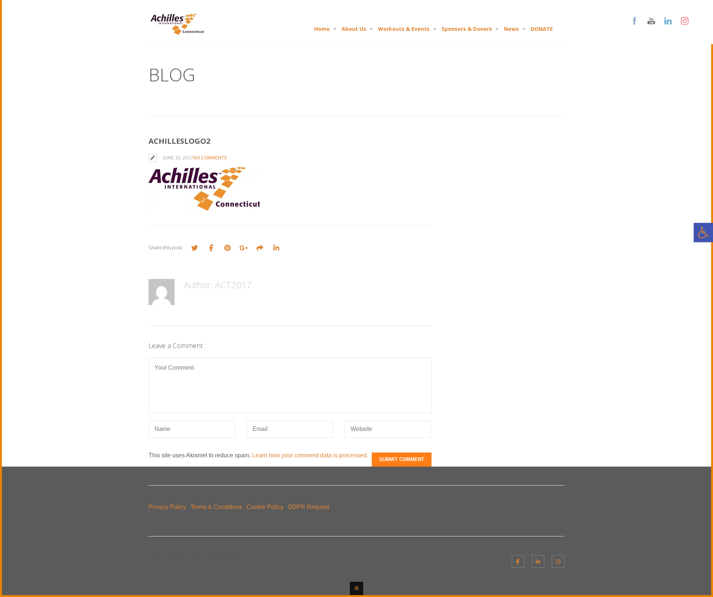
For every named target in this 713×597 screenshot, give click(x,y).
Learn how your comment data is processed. (310, 455)
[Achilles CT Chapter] (177, 30)
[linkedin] (538, 561)
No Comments (210, 157)
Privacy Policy (167, 507)
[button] (703, 232)
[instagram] (558, 561)
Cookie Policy (265, 507)
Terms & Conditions (216, 507)
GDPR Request (308, 507)
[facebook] (518, 561)
